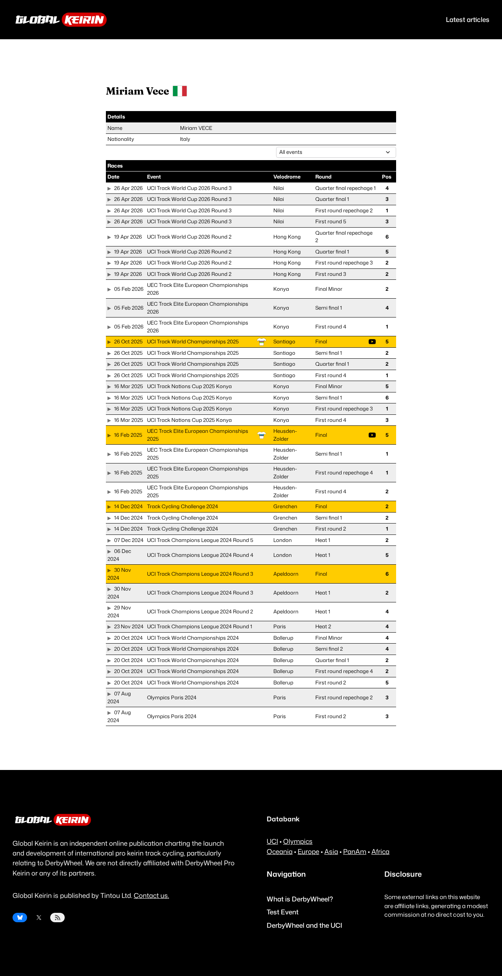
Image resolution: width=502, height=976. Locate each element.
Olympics (298, 841)
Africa (380, 851)
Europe (308, 851)
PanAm (354, 851)
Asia (331, 851)
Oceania (280, 851)
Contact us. (151, 895)
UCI (272, 841)
